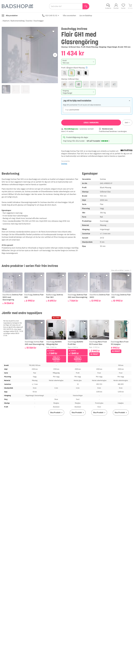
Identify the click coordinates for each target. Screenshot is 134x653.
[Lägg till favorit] (53, 31)
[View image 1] (6, 89)
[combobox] (78, 62)
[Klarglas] (100, 84)
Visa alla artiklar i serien (120, 270)
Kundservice (108, 8)
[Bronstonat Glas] (64, 84)
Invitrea (64, 164)
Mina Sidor (116, 8)
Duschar (29, 21)
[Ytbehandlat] (114, 84)
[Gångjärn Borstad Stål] (78, 73)
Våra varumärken (69, 15)
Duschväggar (39, 21)
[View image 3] (25, 89)
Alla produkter (12, 15)
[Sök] (85, 6)
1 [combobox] (126, 122)
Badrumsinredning (17, 21)
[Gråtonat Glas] (78, 84)
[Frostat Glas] (71, 84)
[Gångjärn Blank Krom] (64, 73)
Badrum (6, 21)
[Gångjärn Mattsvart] (86, 73)
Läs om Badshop (85, 15)
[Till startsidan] (17, 6)
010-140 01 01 (51, 15)
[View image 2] (16, 89)
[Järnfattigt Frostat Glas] (86, 84)
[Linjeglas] (107, 84)
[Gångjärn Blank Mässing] (71, 73)
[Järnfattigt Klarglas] (93, 84)
